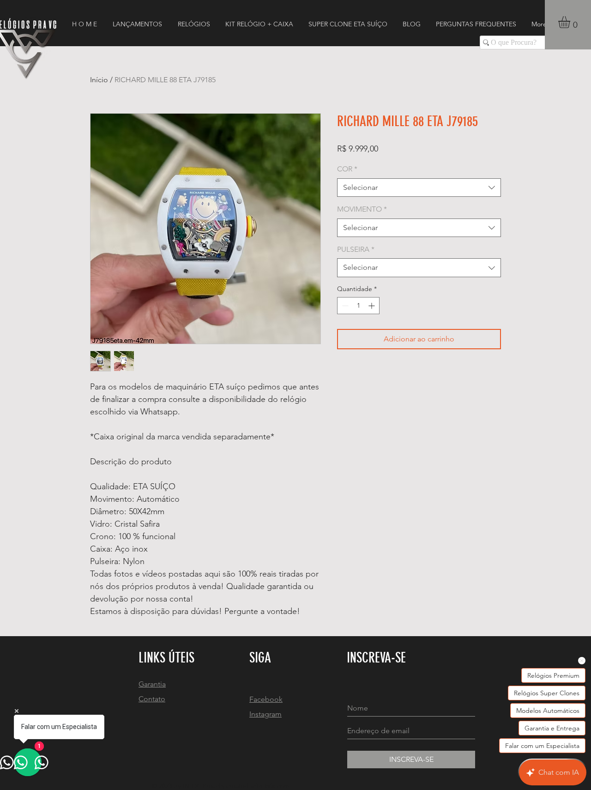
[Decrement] (344, 306)
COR (347, 168)
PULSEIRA (355, 249)
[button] (571, 22)
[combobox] (419, 187)
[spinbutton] (358, 306)
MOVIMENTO (362, 209)
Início (99, 79)
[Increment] (372, 306)
